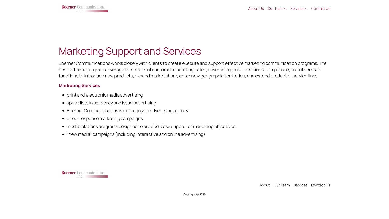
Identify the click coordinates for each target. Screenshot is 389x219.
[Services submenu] (306, 9)
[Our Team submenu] (285, 9)
